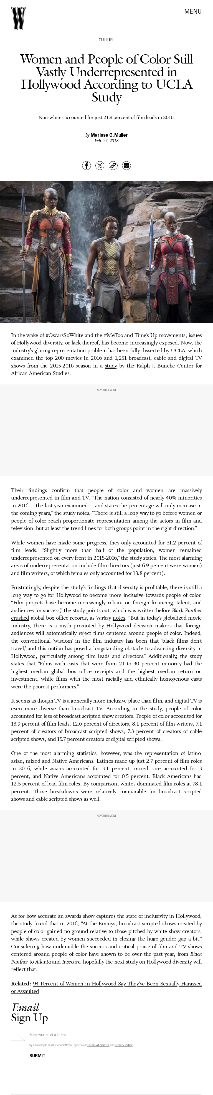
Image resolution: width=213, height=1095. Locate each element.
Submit (37, 1055)
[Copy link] (113, 165)
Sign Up (29, 1012)
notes (119, 618)
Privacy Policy (124, 1045)
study (111, 366)
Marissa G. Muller (109, 134)
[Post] (99, 165)
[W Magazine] (18, 19)
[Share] (86, 165)
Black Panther (187, 610)
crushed (20, 618)
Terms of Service (98, 1045)
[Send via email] (126, 165)
